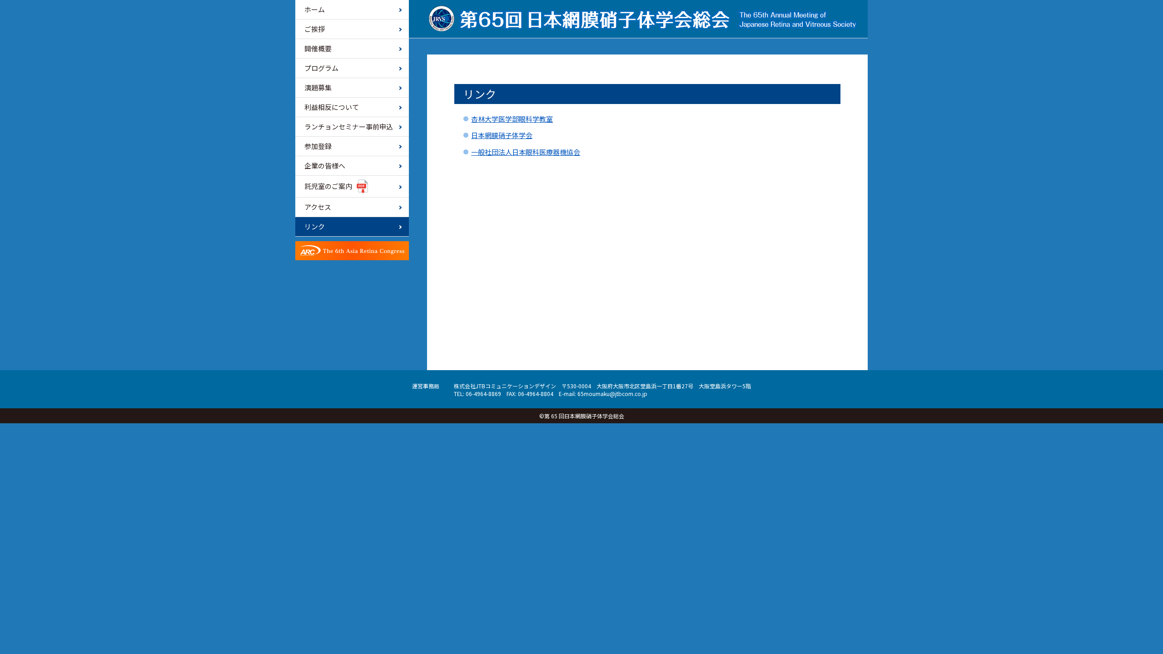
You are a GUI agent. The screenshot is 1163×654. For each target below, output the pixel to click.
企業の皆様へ (324, 165)
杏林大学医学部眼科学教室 (512, 119)
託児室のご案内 (328, 186)
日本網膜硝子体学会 (501, 135)
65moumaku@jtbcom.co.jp (612, 393)
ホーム (314, 9)
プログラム (321, 68)
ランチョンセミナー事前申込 (348, 126)
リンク (314, 226)
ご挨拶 (314, 29)
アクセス (317, 207)
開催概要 (318, 48)
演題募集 (318, 87)
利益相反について (331, 107)
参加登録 (318, 146)
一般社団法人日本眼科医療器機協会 (525, 152)
